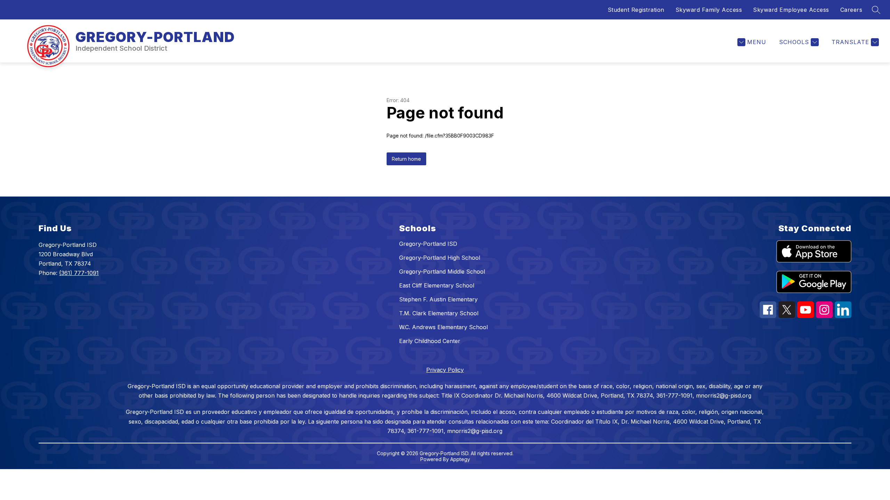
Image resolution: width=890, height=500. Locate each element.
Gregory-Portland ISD (428, 243)
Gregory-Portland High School (439, 257)
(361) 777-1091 (79, 272)
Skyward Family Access (708, 9)
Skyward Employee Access (791, 9)
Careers (851, 9)
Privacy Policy (445, 369)
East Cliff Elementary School (436, 285)
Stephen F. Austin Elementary (438, 299)
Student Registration (636, 9)
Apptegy (460, 459)
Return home (406, 159)
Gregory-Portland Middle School (442, 271)
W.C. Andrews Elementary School (443, 327)
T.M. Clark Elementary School (438, 313)
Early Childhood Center (429, 341)
